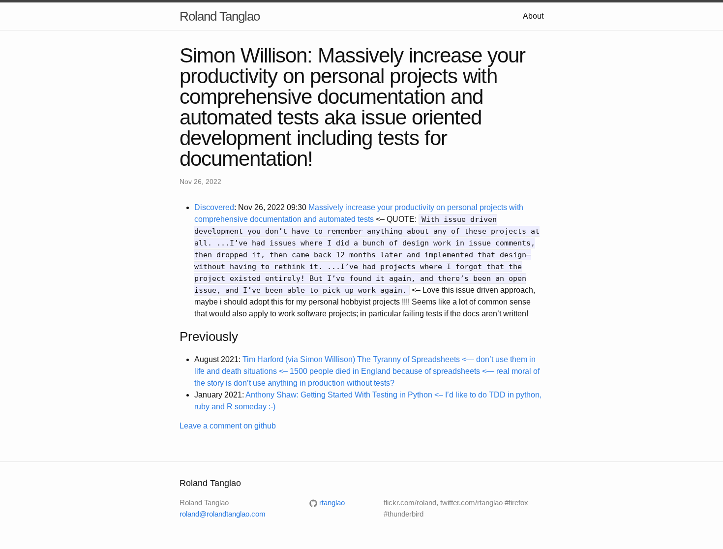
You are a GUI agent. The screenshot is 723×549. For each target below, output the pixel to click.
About (533, 16)
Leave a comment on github (228, 426)
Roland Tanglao (220, 16)
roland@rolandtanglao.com (223, 514)
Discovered (214, 207)
